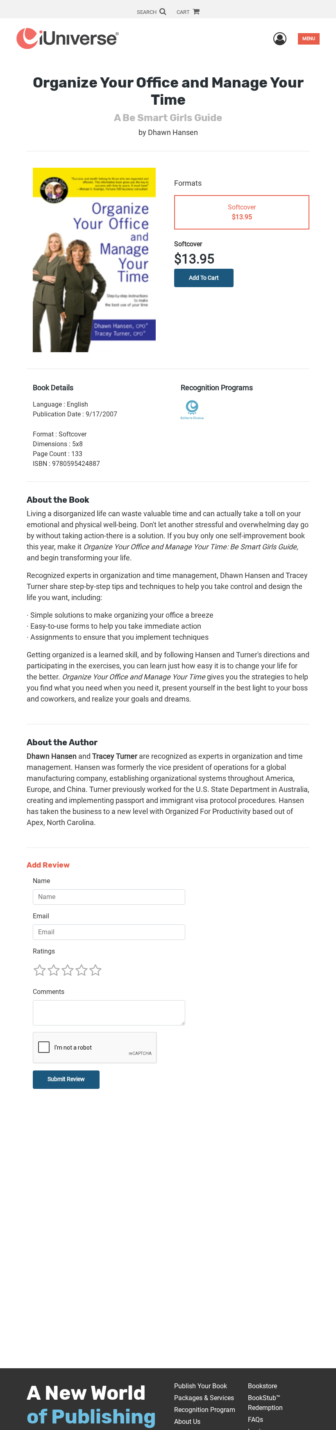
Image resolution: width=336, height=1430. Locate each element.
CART (184, 12)
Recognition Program (204, 1410)
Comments (48, 992)
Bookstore (262, 1386)
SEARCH (147, 12)
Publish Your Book (200, 1386)
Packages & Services (204, 1398)
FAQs (255, 1419)
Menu (308, 38)
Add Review (48, 865)
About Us (187, 1422)
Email (41, 916)
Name (41, 881)
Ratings (44, 951)
